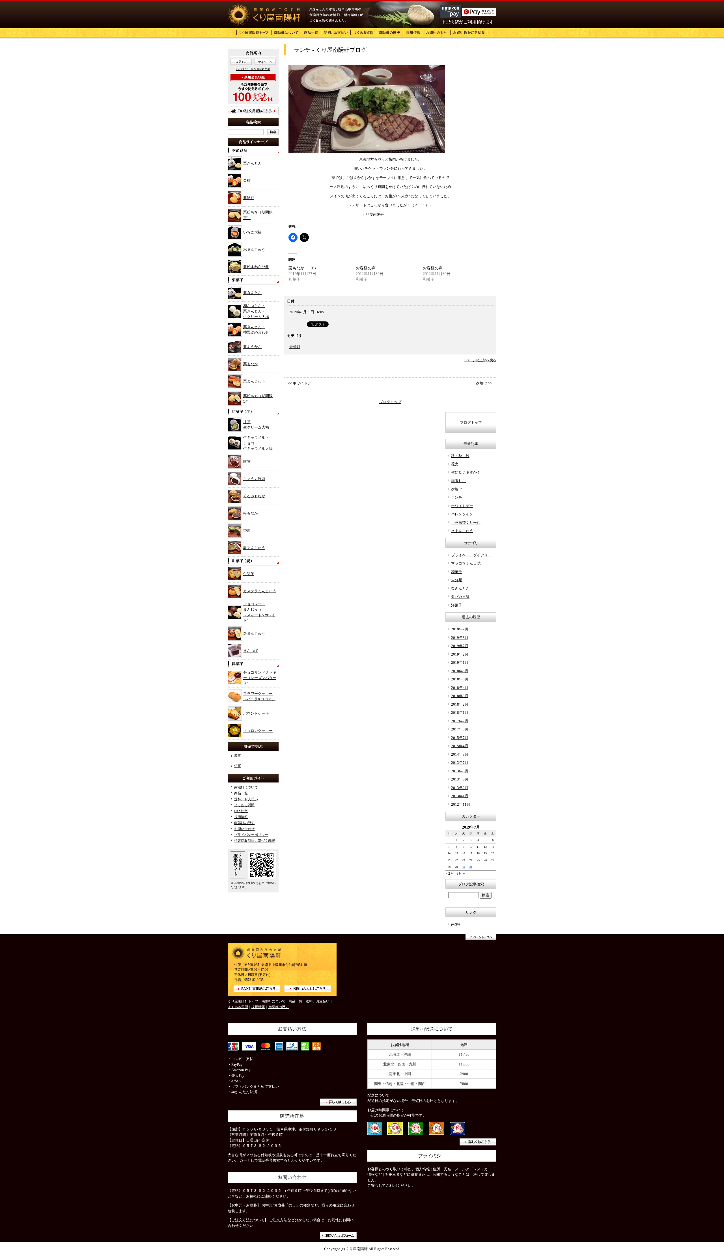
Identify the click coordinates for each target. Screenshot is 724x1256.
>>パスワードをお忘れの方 (253, 69)
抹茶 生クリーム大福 (256, 425)
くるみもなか (254, 496)
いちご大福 (252, 232)
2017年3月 (459, 729)
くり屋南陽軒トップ (243, 1001)
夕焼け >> (484, 383)
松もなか (250, 513)
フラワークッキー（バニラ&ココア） (259, 696)
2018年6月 (459, 671)
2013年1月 (459, 796)
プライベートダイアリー (471, 555)
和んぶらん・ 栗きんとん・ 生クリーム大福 (256, 311)
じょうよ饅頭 (254, 479)
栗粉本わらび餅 (256, 267)
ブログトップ (390, 402)
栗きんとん (252, 163)
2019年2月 (459, 654)
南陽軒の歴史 (244, 823)
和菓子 (456, 572)
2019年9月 (459, 629)
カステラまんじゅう (259, 591)
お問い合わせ (244, 829)
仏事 (237, 766)
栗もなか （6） (303, 268)
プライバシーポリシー (251, 835)
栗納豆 (248, 198)
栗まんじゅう (254, 381)
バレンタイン (462, 514)
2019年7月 (459, 646)
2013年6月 (459, 771)
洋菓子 (456, 605)
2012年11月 (460, 804)
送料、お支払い (246, 799)
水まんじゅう (254, 249)
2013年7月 (459, 762)
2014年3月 (459, 754)
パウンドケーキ (256, 713)
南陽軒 (456, 924)
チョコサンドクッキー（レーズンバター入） (259, 678)
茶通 (247, 530)
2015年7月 (459, 738)
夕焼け (456, 489)
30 (463, 866)
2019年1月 (459, 662)
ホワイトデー (462, 506)
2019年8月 (459, 637)
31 (470, 866)
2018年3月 (459, 696)
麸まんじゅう (254, 548)
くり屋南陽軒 (373, 214)
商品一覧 (241, 793)
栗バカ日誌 (460, 597)
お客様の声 (366, 268)
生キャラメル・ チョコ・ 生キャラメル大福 (258, 443)
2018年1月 (459, 712)
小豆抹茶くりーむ (465, 522)
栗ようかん (252, 347)
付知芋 (248, 574)
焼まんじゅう (254, 633)
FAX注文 (241, 811)
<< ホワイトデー (301, 383)
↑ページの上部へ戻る (480, 360)
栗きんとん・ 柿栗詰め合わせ (256, 330)
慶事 (237, 756)
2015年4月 (459, 746)
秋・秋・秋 (460, 456)
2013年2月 (459, 788)
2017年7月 (459, 721)
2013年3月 (459, 779)
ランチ (456, 497)
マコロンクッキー (258, 730)
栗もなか (250, 364)
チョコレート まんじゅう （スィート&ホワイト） (259, 612)
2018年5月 (459, 679)
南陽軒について (246, 787)
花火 (454, 464)
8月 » (460, 873)
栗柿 (247, 180)
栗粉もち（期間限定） (258, 215)
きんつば (250, 650)
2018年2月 (459, 704)
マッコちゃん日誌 (465, 563)
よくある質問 (244, 805)
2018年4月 (459, 688)
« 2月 (449, 873)
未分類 (294, 347)
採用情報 (241, 817)
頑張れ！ (458, 481)
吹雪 (247, 461)
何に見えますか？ (465, 472)
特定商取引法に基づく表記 (254, 841)
